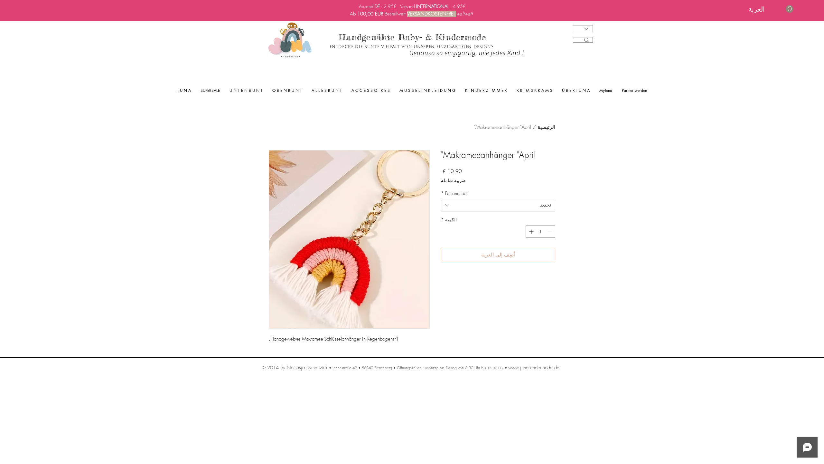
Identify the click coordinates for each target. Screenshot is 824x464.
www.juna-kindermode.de (533, 367)
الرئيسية (546, 126)
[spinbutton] (540, 231)
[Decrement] (550, 231)
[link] (770, 9)
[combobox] (498, 205)
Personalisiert (455, 193)
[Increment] (531, 231)
